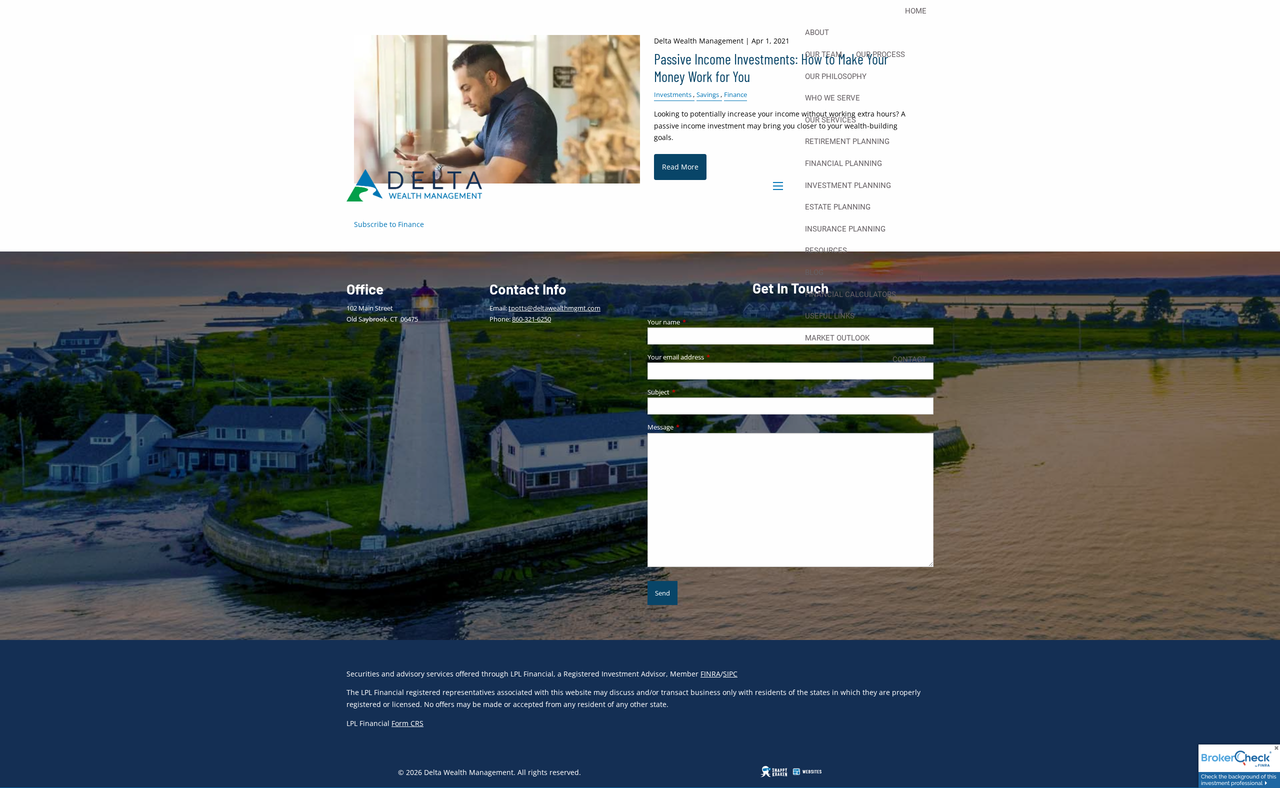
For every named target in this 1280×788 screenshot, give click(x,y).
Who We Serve (832, 98)
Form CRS (408, 723)
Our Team (823, 54)
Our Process (880, 54)
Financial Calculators (850, 294)
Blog (814, 272)
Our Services (830, 120)
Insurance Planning (845, 229)
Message (692, 427)
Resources (826, 250)
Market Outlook (837, 338)
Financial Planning (843, 163)
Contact (909, 359)
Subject (690, 392)
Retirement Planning (847, 141)
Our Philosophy (835, 76)
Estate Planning (837, 207)
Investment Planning (848, 185)
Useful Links (829, 316)
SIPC (730, 673)
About (817, 32)
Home (915, 11)
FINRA (710, 673)
